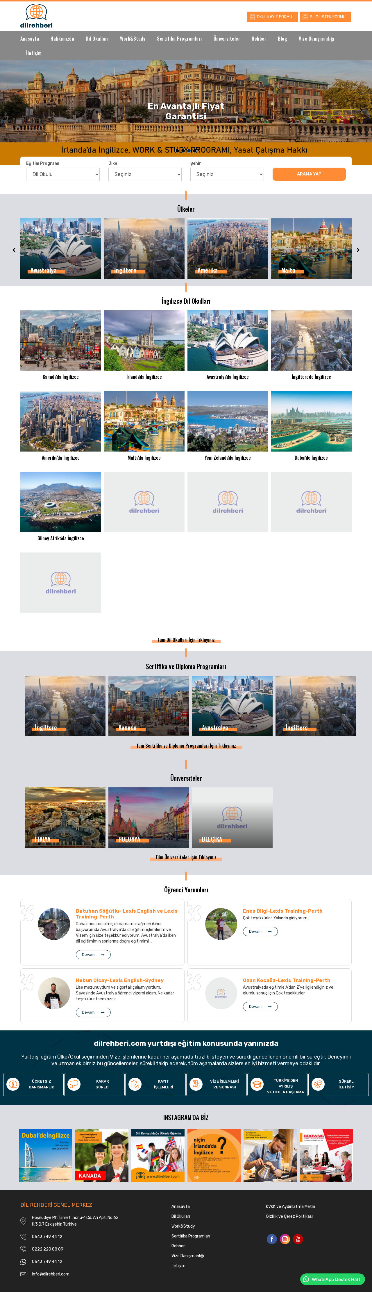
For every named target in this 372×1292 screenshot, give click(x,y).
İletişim (34, 53)
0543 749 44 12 (47, 1236)
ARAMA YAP (309, 174)
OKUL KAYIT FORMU (274, 17)
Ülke (112, 163)
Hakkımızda (62, 38)
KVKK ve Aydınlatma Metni (290, 1206)
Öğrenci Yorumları (186, 889)
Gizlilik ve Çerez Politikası (289, 1216)
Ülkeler (186, 208)
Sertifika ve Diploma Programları (186, 666)
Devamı (88, 954)
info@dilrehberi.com (50, 1274)
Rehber (259, 38)
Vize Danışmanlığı (317, 38)
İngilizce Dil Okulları (186, 300)
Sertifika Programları (179, 38)
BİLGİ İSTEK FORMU (328, 17)
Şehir (195, 163)
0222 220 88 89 (47, 1249)
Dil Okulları (97, 38)
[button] (177, 151)
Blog (282, 38)
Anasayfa (29, 38)
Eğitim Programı (42, 163)
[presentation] (11, 110)
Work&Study (132, 38)
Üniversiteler (227, 38)
